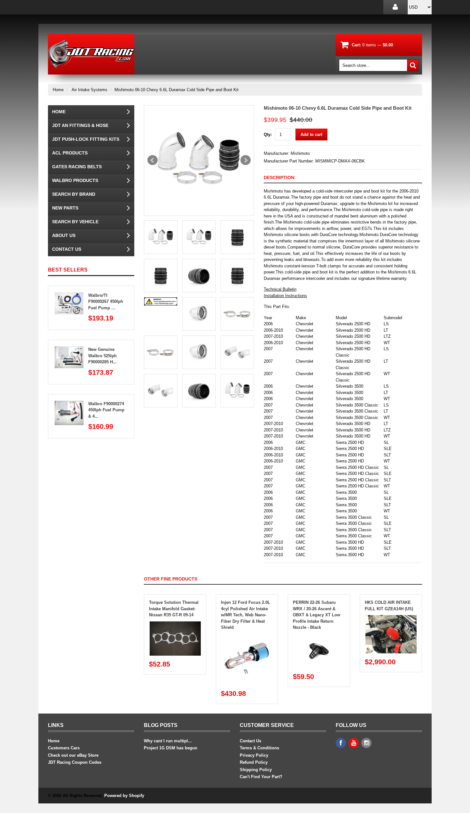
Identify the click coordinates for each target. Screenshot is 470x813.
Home (58, 89)
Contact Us (66, 249)
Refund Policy (254, 762)
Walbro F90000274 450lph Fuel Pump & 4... (106, 410)
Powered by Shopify (124, 795)
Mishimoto (300, 153)
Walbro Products (75, 180)
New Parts (65, 207)
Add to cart (311, 134)
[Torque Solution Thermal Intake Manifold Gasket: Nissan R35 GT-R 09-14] (175, 624)
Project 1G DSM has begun (170, 748)
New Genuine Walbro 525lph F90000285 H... (102, 355)
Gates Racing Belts (77, 166)
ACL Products (70, 152)
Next (245, 160)
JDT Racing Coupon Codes (74, 762)
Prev (152, 160)
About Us (63, 235)
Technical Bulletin (280, 289)
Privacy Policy (254, 755)
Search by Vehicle (75, 221)
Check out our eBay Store (73, 755)
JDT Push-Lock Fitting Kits (85, 139)
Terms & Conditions (259, 748)
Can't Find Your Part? (261, 776)
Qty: (268, 134)
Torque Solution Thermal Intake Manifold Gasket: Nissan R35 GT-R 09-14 (174, 608)
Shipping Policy (256, 769)
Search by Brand (73, 194)
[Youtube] (354, 743)
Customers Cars (64, 748)
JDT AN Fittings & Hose (80, 125)
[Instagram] (366, 743)
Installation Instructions (285, 295)
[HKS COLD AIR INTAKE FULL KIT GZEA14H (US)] (391, 618)
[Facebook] (341, 743)
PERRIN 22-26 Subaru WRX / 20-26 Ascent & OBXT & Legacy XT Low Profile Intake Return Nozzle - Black (316, 615)
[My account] (395, 7)
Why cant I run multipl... (168, 740)
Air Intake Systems (89, 89)
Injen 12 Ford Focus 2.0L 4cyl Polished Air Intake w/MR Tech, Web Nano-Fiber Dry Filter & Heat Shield (245, 615)
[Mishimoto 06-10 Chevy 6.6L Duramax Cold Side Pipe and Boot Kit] (199, 160)
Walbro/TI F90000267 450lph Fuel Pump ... (105, 301)
